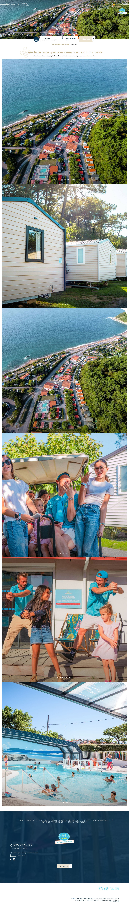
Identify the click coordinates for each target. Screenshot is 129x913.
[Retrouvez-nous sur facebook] (11, 859)
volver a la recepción (88, 56)
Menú (13, 4)
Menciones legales (106, 900)
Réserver (86, 39)
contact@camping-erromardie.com (25, 853)
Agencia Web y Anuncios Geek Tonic (88, 900)
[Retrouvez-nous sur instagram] (14, 859)
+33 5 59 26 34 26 (18, 855)
